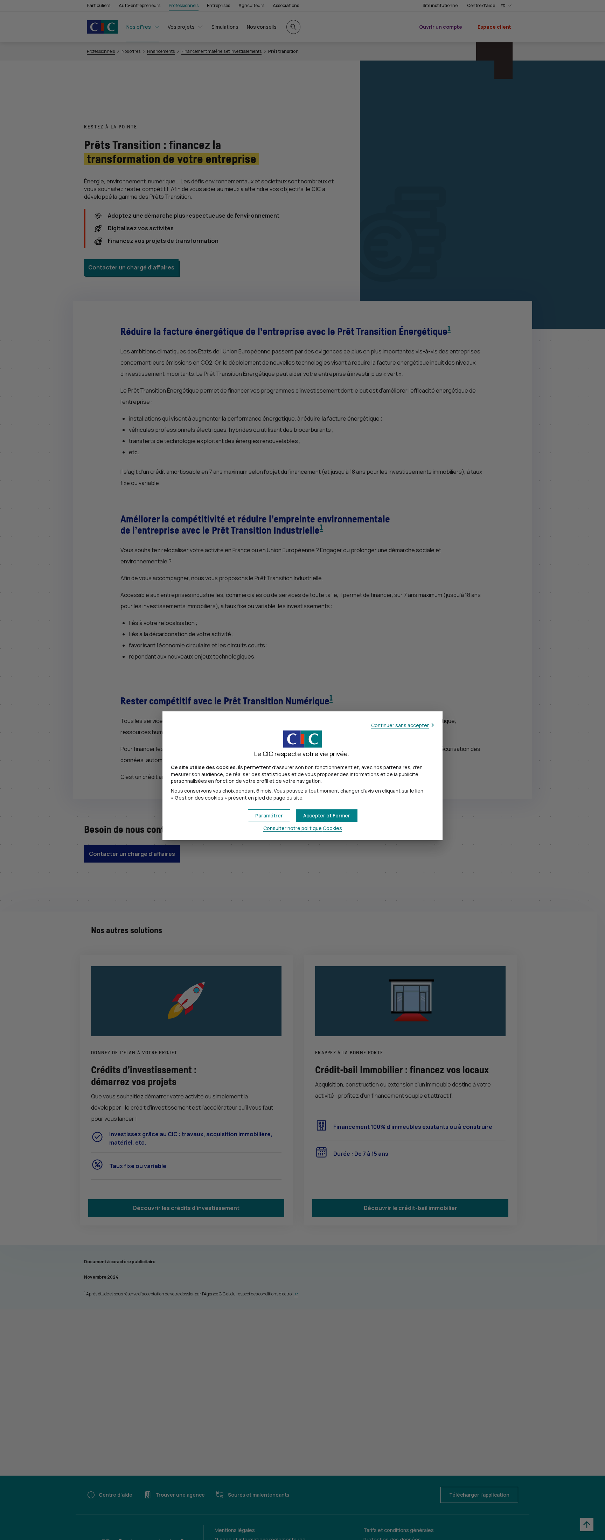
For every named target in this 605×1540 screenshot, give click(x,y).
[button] (326, 815)
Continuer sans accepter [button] (400, 725)
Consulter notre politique (302, 828)
